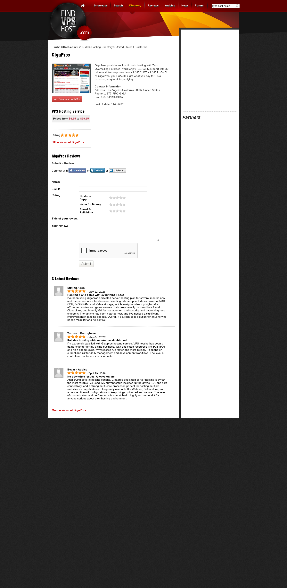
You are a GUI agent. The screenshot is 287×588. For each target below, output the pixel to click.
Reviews (153, 5)
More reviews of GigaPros (69, 410)
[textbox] (223, 6)
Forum (199, 5)
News (185, 5)
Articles (170, 5)
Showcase (101, 5)
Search (118, 5)
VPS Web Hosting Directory (96, 47)
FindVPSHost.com (64, 47)
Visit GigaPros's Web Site (67, 99)
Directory (135, 5)
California (141, 47)
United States (124, 47)
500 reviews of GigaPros (68, 142)
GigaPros (61, 55)
